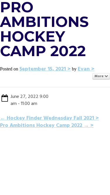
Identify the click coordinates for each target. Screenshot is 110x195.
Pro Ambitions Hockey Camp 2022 (44, 125)
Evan (84, 69)
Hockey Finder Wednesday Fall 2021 (47, 118)
